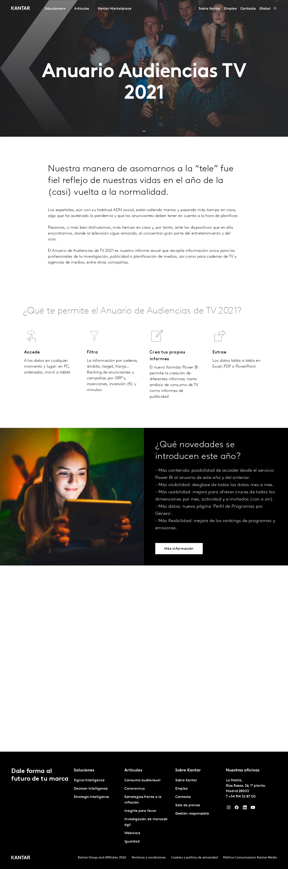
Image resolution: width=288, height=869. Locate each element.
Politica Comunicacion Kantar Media (250, 857)
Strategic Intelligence (91, 797)
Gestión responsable (192, 813)
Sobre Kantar (209, 9)
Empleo (230, 9)
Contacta (248, 9)
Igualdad (132, 841)
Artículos (81, 9)
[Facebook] (236, 808)
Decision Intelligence (91, 789)
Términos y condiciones (148, 857)
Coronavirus (134, 789)
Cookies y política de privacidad (194, 857)
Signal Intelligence (89, 780)
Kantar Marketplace (114, 9)
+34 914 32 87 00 (242, 796)
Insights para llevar (140, 811)
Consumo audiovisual (142, 780)
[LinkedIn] (245, 808)
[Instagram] (228, 808)
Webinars (132, 833)
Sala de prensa (187, 805)
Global (264, 9)
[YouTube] (253, 808)
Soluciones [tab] (54, 9)
